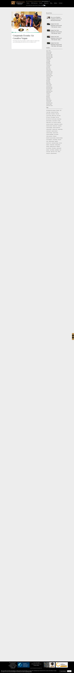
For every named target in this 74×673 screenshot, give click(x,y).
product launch (59, 148)
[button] (45, 1)
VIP (52, 122)
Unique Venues (48, 122)
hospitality (56, 141)
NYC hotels (48, 117)
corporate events (54, 129)
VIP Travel (55, 122)
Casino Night (48, 112)
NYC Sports (59, 115)
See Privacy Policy (28, 671)
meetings (47, 146)
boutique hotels (56, 124)
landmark (47, 144)
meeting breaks (52, 144)
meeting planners (57, 144)
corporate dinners (49, 129)
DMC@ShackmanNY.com (36, 663)
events (47, 141)
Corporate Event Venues (54, 112)
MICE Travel (54, 115)
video (56, 151)
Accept (69, 671)
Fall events (57, 113)
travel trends (48, 151)
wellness (59, 151)
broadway (60, 124)
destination (54, 136)
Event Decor (53, 113)
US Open (58, 120)
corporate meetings (49, 132)
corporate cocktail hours (56, 127)
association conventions (49, 124)
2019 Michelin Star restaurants (51, 110)
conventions (59, 125)
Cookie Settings (63, 671)
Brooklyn (57, 110)
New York (57, 117)
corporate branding (49, 127)
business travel (55, 125)
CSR (60, 110)
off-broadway (54, 148)
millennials (58, 146)
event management (49, 139)
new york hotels (48, 148)
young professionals (53, 153)
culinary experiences (49, 136)
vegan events (53, 151)
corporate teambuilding (49, 134)
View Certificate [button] (13, 667)
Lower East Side (48, 115)
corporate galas (60, 129)
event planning (55, 139)
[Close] (72, 671)
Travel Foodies (54, 120)
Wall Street (59, 122)
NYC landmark (52, 117)
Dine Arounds (48, 113)
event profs (59, 139)
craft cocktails (56, 134)
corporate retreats (55, 132)
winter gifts (48, 153)
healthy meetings (51, 141)
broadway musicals (49, 125)
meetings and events (53, 146)
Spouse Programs (49, 120)
